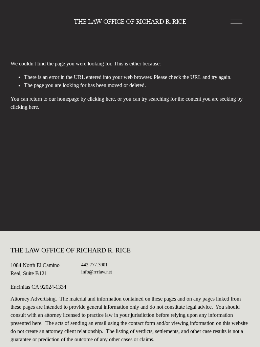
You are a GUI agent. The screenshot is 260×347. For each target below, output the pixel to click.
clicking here (101, 99)
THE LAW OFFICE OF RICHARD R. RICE (130, 21)
